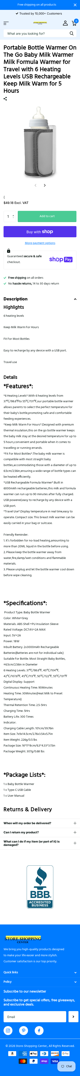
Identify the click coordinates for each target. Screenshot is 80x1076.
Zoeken (71, 33)
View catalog (6, 23)
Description (16, 299)
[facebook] (39, 1030)
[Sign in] (65, 23)
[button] (14, 212)
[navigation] (45, 185)
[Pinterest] (23, 1031)
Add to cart (47, 216)
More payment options (40, 243)
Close (75, 5)
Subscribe (73, 1016)
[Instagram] (8, 1031)
